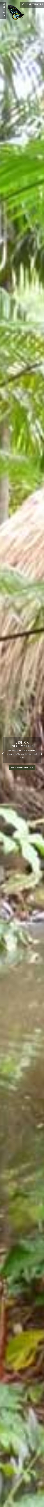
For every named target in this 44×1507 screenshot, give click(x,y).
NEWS (4, 11)
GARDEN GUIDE (35, 4)
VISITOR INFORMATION (22, 744)
